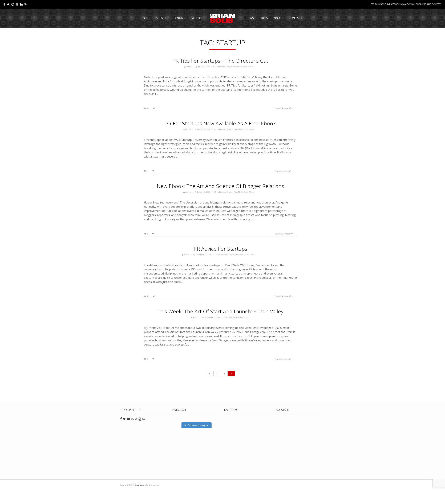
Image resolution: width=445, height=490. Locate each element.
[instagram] (12, 4)
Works (197, 18)
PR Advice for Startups (220, 248)
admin (189, 66)
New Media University (237, 317)
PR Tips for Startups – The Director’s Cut (220, 60)
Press (264, 18)
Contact (295, 18)
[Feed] (26, 4)
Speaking (162, 18)
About (278, 18)
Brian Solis (222, 18)
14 (147, 296)
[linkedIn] (21, 4)
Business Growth (225, 66)
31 (147, 108)
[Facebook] (4, 4)
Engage (180, 18)
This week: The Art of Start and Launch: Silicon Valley (220, 311)
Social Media (248, 66)
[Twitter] (8, 4)
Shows (249, 18)
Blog (146, 18)
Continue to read (283, 108)
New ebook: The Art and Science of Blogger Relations (220, 186)
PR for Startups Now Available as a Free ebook (220, 123)
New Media (237, 66)
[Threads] (17, 4)
